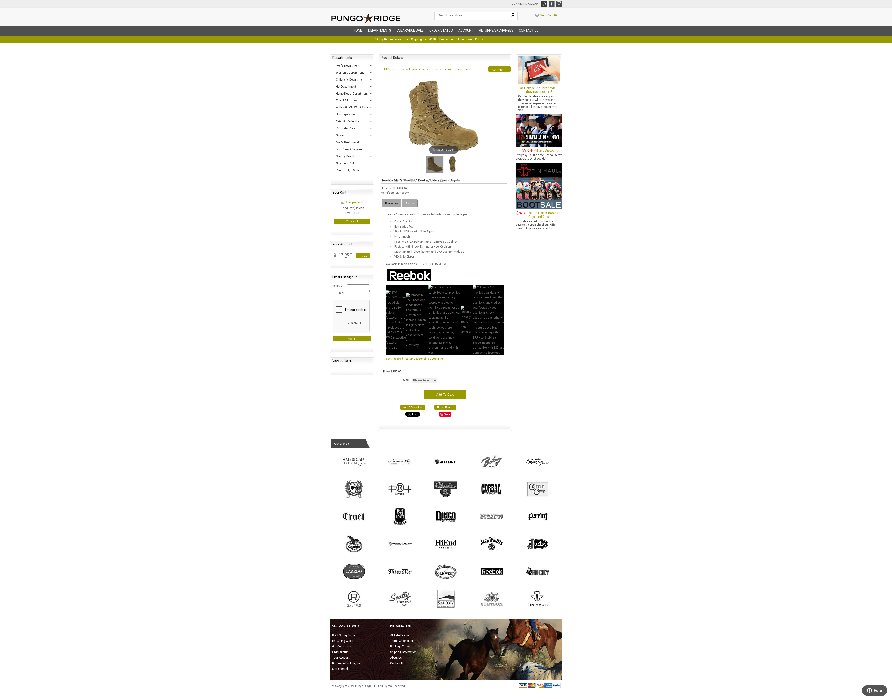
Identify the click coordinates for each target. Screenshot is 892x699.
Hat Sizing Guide (342, 641)
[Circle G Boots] (400, 497)
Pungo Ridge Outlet (348, 170)
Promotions (446, 39)
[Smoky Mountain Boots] (445, 606)
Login (363, 256)
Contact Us (529, 30)
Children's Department (350, 79)
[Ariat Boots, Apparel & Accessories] (445, 469)
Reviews (410, 203)
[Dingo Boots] (445, 524)
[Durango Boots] (491, 524)
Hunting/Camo (345, 114)
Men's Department (347, 65)
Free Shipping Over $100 (420, 39)
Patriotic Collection (348, 121)
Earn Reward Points (470, 39)
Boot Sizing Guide (343, 635)
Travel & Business (347, 100)
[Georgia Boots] (354, 551)
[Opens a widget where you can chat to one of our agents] (874, 691)
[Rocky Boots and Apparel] (537, 579)
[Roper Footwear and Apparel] (354, 606)
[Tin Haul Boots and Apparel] (537, 606)
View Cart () (548, 15)
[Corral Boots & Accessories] (491, 497)
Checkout (352, 221)
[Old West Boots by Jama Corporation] (445, 579)
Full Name (339, 286)
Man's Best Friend (347, 142)
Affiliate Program (400, 635)
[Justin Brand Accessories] (537, 551)
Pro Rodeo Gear (346, 128)
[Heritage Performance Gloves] (400, 551)
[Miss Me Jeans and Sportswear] (400, 579)
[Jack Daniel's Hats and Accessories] (491, 551)
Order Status (340, 652)
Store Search (340, 668)
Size (406, 380)
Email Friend (445, 407)
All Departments (394, 69)
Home (358, 30)
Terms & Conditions (402, 641)
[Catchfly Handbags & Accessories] (537, 469)
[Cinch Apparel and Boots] (354, 497)
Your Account (341, 657)
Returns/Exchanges (496, 30)
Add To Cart (445, 394)
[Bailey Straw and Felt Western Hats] (491, 469)
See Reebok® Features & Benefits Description (415, 358)
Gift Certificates (342, 646)
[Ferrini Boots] (537, 524)
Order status (441, 30)
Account (465, 30)
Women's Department (350, 72)
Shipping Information (403, 652)
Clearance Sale (410, 30)
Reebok (433, 69)
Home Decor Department (352, 93)
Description (391, 203)
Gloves (340, 135)
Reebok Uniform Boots (456, 69)
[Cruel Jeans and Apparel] (354, 524)
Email (341, 293)
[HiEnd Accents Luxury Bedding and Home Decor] (445, 551)
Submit (352, 338)
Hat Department (346, 86)
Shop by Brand (345, 156)
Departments (379, 30)
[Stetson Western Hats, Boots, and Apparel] (491, 606)
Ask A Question (412, 407)
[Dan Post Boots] (400, 524)
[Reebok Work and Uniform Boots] (491, 579)
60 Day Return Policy (388, 39)
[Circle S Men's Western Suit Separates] (445, 497)
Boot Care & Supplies (349, 149)
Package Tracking (401, 646)
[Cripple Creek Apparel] (537, 497)
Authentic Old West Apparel (353, 107)
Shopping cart (354, 202)
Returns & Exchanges (346, 663)
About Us (396, 657)
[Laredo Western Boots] (354, 579)
